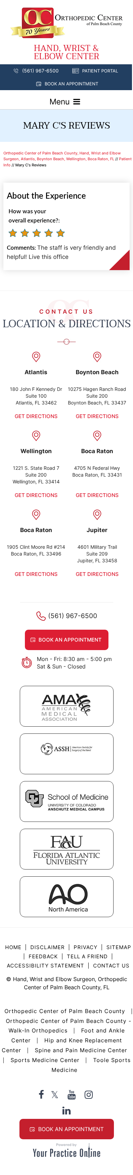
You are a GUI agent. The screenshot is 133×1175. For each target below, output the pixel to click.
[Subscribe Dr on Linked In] (66, 1110)
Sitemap (118, 947)
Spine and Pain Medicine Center (81, 1050)
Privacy (86, 947)
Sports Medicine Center (45, 1060)
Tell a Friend (87, 956)
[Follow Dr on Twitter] (54, 1095)
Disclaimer (48, 947)
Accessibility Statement (45, 965)
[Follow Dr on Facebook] (41, 1095)
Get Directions (36, 416)
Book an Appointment (71, 83)
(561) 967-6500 (40, 70)
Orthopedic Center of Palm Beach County (64, 1011)
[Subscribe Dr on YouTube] (71, 1095)
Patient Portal (100, 70)
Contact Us (111, 965)
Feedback (43, 956)
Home (13, 947)
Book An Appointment (71, 1129)
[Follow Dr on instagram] (89, 1095)
